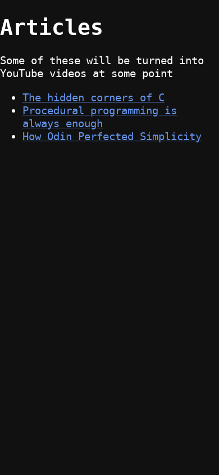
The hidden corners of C (93, 97)
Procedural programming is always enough (99, 117)
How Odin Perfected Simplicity (112, 136)
